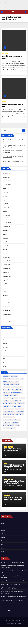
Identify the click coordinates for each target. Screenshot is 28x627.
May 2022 (5, 245)
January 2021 (6, 306)
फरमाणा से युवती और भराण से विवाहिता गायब (10, 584)
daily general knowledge (17, 387)
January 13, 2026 (9, 453)
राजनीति (4, 351)
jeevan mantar (20, 403)
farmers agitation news (17, 389)
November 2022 (7, 222)
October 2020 (6, 318)
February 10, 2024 (10, 485)
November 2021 (7, 268)
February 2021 (6, 302)
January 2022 (6, 261)
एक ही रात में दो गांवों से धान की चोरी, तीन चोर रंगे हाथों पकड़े (13, 596)
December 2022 (7, 219)
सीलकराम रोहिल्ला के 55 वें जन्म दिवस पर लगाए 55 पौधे (13, 581)
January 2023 (6, 215)
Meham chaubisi (20, 411)
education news (6, 389)
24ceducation (14, 376)
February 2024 (6, 177)
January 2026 (6, 173)
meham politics (6, 422)
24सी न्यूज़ (17, 381)
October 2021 (6, 272)
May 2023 (5, 200)
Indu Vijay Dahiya (17, 61)
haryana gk (22, 398)
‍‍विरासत (4, 355)
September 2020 (7, 321)
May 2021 (5, 291)
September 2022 (7, 230)
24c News (11, 381)
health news (6, 400)
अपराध (4, 335)
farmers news (6, 392)
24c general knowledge (8, 378)
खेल (3, 339)
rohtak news (6, 428)
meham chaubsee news (8, 414)
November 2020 (7, 314)
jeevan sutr (13, 406)
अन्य (3, 53)
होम (4, 620)
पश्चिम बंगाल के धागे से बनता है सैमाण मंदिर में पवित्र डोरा (12, 450)
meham (11, 408)
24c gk (21, 378)
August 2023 (6, 188)
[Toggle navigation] (13, 12)
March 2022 (6, 253)
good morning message (16, 392)
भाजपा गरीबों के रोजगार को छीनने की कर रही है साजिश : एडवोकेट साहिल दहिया (14, 467)
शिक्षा (4, 358)
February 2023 (6, 211)
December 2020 (7, 310)
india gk (5, 403)
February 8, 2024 (9, 502)
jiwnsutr (19, 406)
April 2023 (5, 203)
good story (5, 395)
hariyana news (14, 398)
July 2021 (5, 283)
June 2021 (5, 287)
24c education (6, 376)
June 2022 (5, 242)
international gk (12, 403)
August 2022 (6, 234)
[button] (23, 12)
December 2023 (7, 181)
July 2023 (5, 192)
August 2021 (6, 280)
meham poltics (15, 422)
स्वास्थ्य (4, 366)
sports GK (13, 428)
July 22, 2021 (6, 61)
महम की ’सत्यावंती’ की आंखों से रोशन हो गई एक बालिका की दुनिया (14, 482)
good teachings (13, 395)
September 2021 (7, 276)
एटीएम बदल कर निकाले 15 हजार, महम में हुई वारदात (12, 600)
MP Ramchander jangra (8, 425)
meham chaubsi (19, 414)
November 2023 (7, 184)
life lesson (5, 408)
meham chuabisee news (9, 417)
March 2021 (6, 299)
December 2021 (7, 264)
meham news (17, 419)
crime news (6, 384)
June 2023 (5, 196)
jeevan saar (6, 406)
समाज (4, 362)
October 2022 (6, 226)
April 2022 (5, 249)
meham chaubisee (19, 408)
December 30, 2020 (8, 109)
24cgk (17, 378)
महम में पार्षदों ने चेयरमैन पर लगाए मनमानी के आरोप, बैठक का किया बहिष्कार (13, 499)
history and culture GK (15, 400)
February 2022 (6, 257)
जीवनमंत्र (5, 343)
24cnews (5, 381)
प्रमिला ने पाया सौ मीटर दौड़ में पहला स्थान (10, 588)
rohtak (17, 425)
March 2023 (6, 207)
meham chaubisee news (9, 411)
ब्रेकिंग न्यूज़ (6, 53)
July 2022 (5, 238)
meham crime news (7, 419)
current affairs (6, 387)
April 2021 (5, 295)
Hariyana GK (6, 398)
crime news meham (15, 384)
